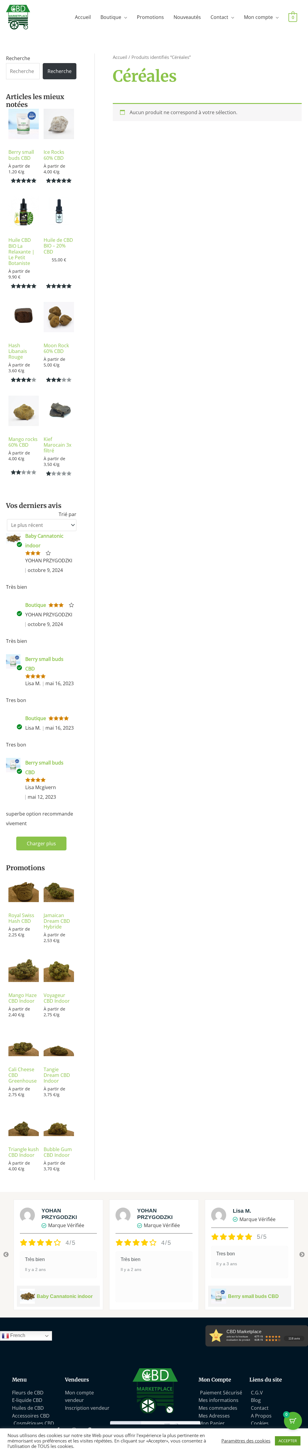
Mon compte (258, 17)
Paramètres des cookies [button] (245, 1440)
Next (302, 1255)
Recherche (18, 58)
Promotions (150, 17)
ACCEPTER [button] (288, 1440)
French (17, 1335)
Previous (6, 1255)
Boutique (110, 17)
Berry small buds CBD (253, 1296)
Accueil (83, 17)
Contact (219, 17)
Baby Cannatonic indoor (65, 1296)
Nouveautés (187, 17)
